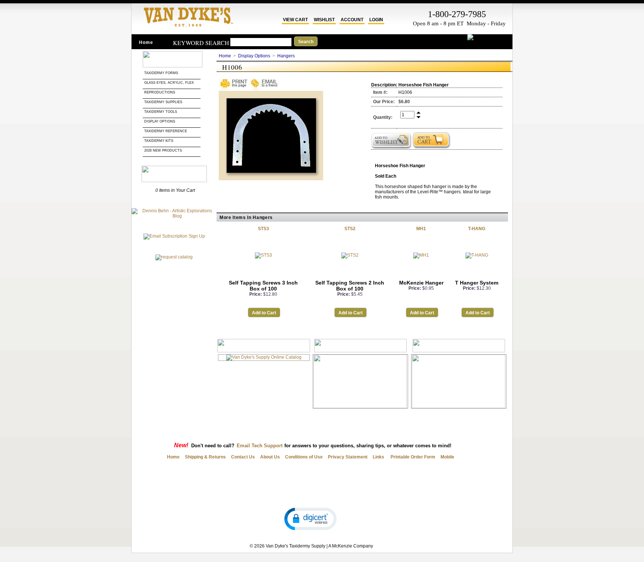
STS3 (263, 228)
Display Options (159, 121)
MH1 (421, 228)
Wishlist (324, 19)
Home (146, 42)
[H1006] (271, 178)
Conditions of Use (304, 457)
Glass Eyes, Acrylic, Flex (169, 83)
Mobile (447, 457)
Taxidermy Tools (160, 112)
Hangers (286, 55)
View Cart (295, 19)
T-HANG (476, 228)
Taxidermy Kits (158, 141)
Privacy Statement (347, 457)
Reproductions (159, 92)
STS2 (350, 228)
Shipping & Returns (205, 457)
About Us (270, 457)
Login (376, 19)
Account (352, 19)
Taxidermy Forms (161, 73)
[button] (310, 518)
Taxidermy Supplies (163, 102)
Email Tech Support (259, 445)
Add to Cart (264, 312)
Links (378, 457)
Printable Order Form (412, 457)
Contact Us (243, 457)
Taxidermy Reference (165, 131)
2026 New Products (163, 150)
